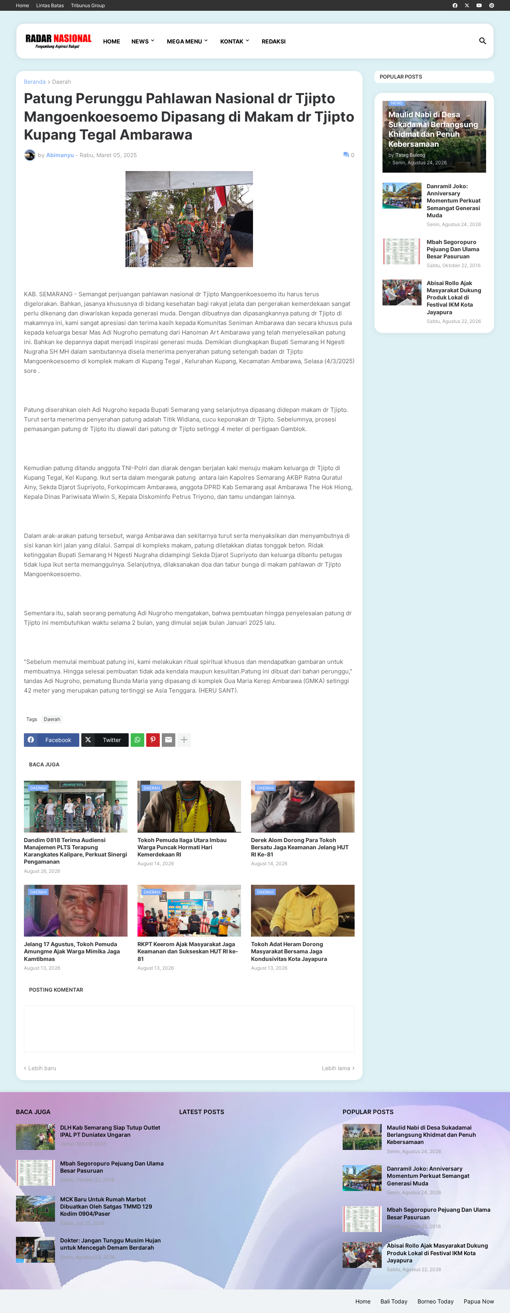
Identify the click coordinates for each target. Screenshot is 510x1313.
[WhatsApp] (137, 740)
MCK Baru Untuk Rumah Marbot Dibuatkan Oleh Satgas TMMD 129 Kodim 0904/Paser (106, 1206)
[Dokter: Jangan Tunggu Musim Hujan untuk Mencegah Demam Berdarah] (35, 1250)
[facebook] (455, 5)
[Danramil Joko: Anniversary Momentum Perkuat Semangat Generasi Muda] (402, 196)
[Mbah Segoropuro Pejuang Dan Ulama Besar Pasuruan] (402, 251)
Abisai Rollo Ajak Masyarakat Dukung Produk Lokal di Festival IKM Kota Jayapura (454, 297)
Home (22, 5)
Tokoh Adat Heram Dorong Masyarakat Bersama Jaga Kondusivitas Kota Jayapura (289, 951)
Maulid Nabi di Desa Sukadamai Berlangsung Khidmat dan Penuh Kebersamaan (431, 1134)
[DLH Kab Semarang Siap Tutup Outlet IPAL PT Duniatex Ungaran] (35, 1137)
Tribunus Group (88, 5)
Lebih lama (336, 1068)
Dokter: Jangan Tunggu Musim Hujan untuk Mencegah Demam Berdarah (110, 1244)
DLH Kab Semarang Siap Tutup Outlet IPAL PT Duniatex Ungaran (110, 1131)
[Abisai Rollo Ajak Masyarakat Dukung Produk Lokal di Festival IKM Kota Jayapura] (402, 292)
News (140, 41)
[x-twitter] (467, 5)
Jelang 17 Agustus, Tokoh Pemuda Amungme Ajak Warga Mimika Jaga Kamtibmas (72, 951)
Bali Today (394, 1301)
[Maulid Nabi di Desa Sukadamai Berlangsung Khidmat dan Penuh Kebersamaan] (362, 1137)
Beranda (35, 82)
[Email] (168, 740)
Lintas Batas (50, 5)
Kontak (231, 41)
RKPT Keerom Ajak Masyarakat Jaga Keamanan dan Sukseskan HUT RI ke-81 (187, 951)
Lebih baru (42, 1068)
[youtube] (479, 5)
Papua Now (479, 1301)
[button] (483, 41)
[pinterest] (491, 5)
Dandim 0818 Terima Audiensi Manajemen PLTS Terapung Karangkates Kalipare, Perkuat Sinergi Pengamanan (75, 851)
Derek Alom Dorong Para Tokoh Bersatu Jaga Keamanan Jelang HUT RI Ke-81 (300, 847)
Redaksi (274, 41)
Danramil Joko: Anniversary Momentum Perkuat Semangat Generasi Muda (454, 201)
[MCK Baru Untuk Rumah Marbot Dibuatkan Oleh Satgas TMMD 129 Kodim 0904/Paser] (35, 1209)
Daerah (61, 82)
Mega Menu (184, 41)
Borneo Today (436, 1301)
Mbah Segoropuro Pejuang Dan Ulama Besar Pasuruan (453, 249)
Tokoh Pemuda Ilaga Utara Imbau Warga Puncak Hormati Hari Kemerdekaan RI (182, 847)
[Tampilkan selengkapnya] (184, 740)
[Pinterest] (153, 740)
